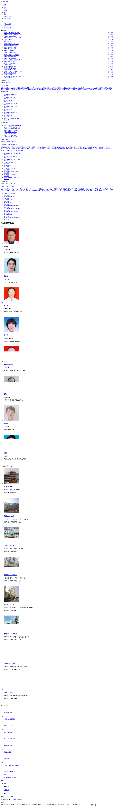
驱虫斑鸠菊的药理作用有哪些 (12, 33)
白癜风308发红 (8, 214)
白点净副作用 (7, 41)
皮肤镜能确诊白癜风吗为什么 (12, 217)
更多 (8, 80)
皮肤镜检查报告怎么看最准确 (12, 208)
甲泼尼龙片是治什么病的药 (11, 55)
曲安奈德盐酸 (8, 115)
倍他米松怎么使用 (9, 61)
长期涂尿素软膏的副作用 (10, 49)
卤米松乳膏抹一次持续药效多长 (12, 34)
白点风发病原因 (8, 100)
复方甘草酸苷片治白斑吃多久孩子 (13, 76)
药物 (5, 9)
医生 (5, 6)
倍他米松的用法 (8, 64)
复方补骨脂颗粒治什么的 (10, 63)
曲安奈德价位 (8, 109)
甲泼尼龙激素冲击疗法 (10, 103)
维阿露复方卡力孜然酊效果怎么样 (13, 71)
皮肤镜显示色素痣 (9, 199)
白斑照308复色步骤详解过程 (12, 205)
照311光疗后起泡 (9, 196)
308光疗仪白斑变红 (9, 193)
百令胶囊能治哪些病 (9, 77)
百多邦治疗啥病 (8, 39)
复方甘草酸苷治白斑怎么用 (11, 44)
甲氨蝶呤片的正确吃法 (10, 68)
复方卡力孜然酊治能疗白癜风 (12, 60)
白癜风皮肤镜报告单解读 (11, 211)
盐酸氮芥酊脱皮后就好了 (11, 94)
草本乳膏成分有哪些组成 (10, 58)
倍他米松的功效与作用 (10, 73)
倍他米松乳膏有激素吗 (10, 56)
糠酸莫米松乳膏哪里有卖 (10, 45)
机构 (5, 14)
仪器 (5, 7)
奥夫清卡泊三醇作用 (9, 50)
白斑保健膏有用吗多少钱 (11, 112)
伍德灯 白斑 (7, 202)
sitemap (2, 802)
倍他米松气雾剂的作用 (10, 36)
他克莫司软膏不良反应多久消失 (12, 38)
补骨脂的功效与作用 (10, 97)
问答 (5, 12)
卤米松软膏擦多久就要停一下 (12, 69)
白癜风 (5, 10)
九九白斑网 (10, 796)
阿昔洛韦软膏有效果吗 (10, 47)
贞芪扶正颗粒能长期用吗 (11, 118)
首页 (5, 4)
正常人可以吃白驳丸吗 (10, 52)
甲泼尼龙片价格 (8, 74)
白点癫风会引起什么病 (10, 106)
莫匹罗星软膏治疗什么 (10, 66)
